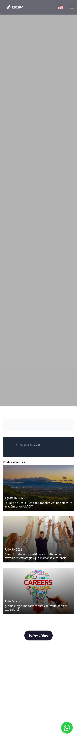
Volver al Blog (38, 635)
